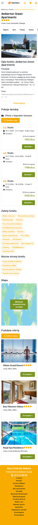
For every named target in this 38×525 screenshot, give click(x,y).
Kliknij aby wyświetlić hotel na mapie (19, 304)
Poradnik (19, 491)
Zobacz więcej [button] (12, 336)
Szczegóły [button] (27, 374)
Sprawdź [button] (27, 147)
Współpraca (19, 486)
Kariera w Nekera (19, 483)
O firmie (19, 478)
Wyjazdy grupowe (19, 496)
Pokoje (22, 30)
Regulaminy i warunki (19, 510)
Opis (14, 30)
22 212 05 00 (20, 475)
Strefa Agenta (19, 512)
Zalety (31, 30)
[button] (19, 103)
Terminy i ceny (12, 120)
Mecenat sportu (19, 504)
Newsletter (19, 507)
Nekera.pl (4, 9)
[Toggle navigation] (2, 3)
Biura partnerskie (19, 488)
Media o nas (19, 502)
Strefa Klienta (19, 515)
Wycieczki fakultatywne (19, 494)
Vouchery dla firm (19, 499)
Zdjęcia (6, 30)
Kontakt (19, 481)
